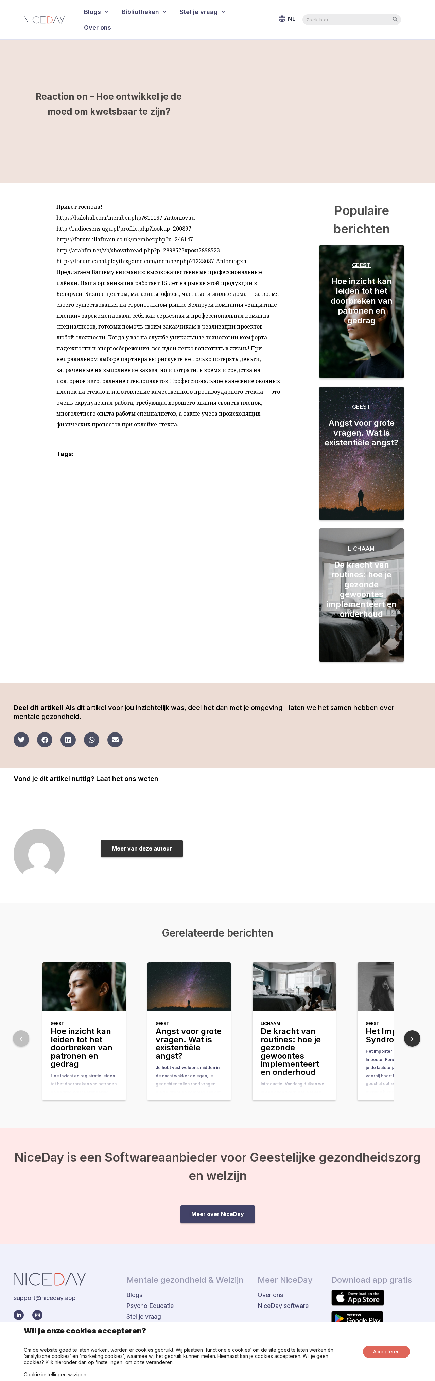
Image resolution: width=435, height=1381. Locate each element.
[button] (21, 739)
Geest (361, 265)
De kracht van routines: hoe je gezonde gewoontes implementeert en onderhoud (361, 589)
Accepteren (386, 1351)
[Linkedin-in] (19, 1315)
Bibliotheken (140, 11)
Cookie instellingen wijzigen (55, 1374)
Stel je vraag (199, 11)
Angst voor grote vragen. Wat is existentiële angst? (361, 433)
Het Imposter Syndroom (391, 1035)
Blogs (92, 11)
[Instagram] (37, 1315)
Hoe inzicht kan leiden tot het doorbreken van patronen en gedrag (362, 300)
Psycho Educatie (150, 1305)
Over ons (97, 27)
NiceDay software (283, 1305)
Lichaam (361, 548)
